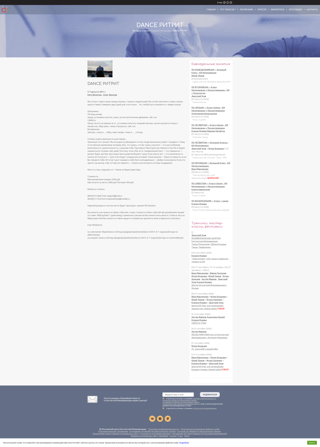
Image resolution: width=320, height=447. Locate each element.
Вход (186, 436)
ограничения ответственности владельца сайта (180, 404)
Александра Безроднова (204, 114)
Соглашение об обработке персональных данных (152, 431)
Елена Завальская (201, 189)
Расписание (246, 9)
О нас (219, 2)
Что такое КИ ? (228, 9)
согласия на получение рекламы (204, 408)
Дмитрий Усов (199, 96)
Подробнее (184, 443)
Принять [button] (312, 443)
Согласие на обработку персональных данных (199, 431)
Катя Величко (95, 95)
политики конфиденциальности (204, 398)
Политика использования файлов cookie (200, 429)
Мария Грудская (218, 273)
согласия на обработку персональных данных (179, 400)
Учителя (261, 9)
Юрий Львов (198, 76)
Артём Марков (209, 279)
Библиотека (277, 9)
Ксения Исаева (199, 131)
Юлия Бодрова (216, 148)
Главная (211, 9)
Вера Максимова (200, 169)
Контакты (312, 9)
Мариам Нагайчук (216, 131)
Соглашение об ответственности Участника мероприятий (199, 434)
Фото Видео (295, 9)
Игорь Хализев (214, 300)
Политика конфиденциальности (163, 429)
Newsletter (163, 436)
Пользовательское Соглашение (113, 431)
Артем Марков (199, 317)
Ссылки (173, 436)
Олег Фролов (110, 95)
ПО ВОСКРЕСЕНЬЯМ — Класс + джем (210, 201)
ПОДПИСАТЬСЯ (210, 394)
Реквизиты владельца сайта (144, 436)
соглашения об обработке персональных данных (180, 402)
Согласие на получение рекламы (155, 434)
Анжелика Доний (216, 317)
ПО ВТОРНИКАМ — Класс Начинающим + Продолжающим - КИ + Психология (211, 90)
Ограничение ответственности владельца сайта (115, 434)
